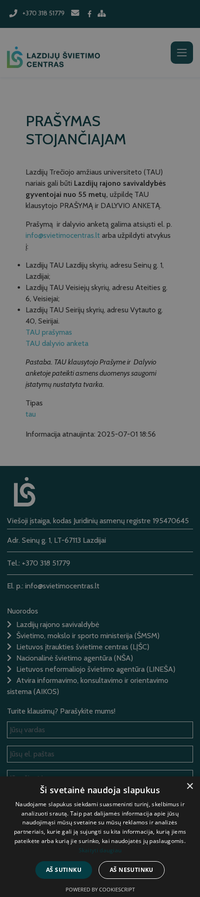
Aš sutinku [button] (63, 870)
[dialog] (100, 448)
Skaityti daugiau (100, 850)
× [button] (189, 786)
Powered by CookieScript (100, 889)
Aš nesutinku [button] (131, 870)
